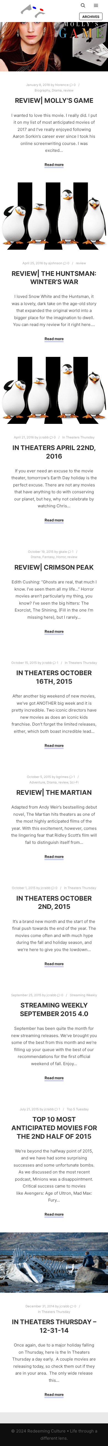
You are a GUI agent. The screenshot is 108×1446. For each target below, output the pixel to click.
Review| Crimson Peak (54, 567)
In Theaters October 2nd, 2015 (54, 902)
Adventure (37, 782)
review (68, 90)
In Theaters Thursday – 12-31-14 (54, 1326)
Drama (57, 90)
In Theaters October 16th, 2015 (54, 677)
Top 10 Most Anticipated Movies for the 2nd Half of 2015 (54, 1127)
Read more (54, 164)
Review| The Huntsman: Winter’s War (54, 278)
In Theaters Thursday (78, 437)
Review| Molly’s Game (54, 100)
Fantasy (48, 557)
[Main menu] (96, 5)
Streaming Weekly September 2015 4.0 (54, 1009)
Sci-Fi (74, 782)
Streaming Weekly (83, 995)
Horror (61, 557)
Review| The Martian (54, 792)
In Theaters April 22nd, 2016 (54, 452)
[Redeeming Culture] (33, 11)
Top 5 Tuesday (78, 1109)
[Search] (83, 5)
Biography (42, 90)
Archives (90, 17)
